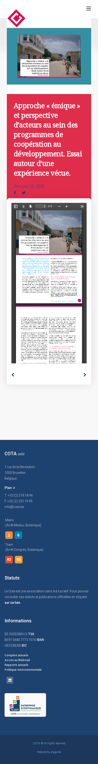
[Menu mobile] (88, 8)
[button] (10, 488)
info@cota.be (14, 507)
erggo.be (56, 752)
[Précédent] (30, 375)
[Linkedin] (9, 680)
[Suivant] (83, 375)
